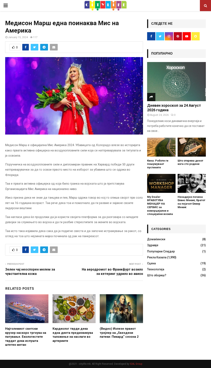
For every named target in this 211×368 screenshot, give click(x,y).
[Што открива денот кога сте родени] (192, 147)
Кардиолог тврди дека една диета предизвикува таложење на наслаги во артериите (73, 335)
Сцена (151, 263)
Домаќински (156, 239)
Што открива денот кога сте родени (190, 162)
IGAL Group (136, 363)
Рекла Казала (156, 257)
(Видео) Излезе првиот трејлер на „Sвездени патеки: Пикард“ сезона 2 (119, 333)
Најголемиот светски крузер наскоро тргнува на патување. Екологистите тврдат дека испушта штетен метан (25, 337)
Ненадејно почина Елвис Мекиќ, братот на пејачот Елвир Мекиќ (191, 202)
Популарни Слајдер (161, 251)
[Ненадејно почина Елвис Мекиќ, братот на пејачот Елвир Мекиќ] (192, 183)
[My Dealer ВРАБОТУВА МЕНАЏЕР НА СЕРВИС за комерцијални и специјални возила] (161, 183)
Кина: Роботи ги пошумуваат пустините (157, 164)
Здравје (152, 245)
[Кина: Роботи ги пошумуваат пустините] (161, 147)
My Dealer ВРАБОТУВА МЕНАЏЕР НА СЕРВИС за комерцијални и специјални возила (160, 205)
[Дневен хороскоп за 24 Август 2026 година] (176, 81)
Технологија (155, 269)
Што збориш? (156, 275)
